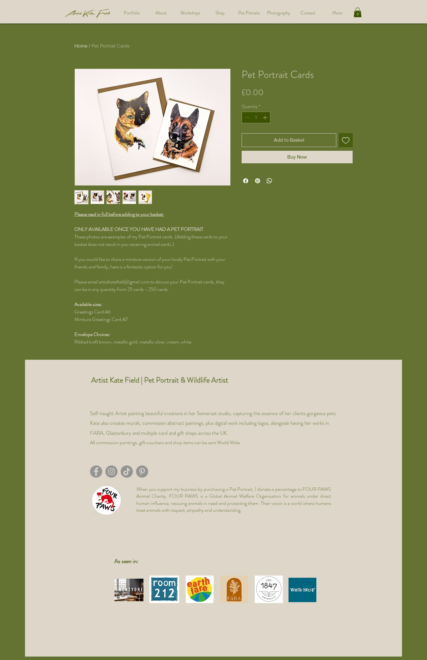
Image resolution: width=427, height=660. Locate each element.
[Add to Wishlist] (346, 140)
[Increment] (265, 117)
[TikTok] (127, 471)
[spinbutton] (256, 117)
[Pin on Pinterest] (257, 181)
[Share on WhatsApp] (269, 181)
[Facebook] (96, 471)
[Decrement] (246, 117)
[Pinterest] (142, 471)
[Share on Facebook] (245, 181)
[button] (358, 12)
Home (81, 45)
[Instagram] (111, 471)
